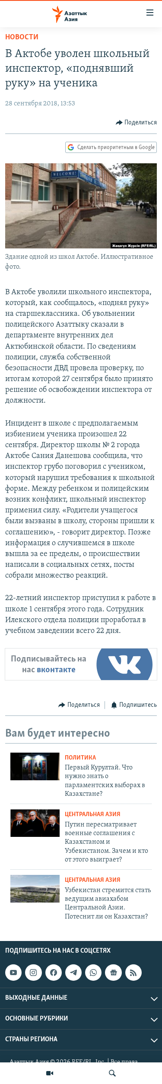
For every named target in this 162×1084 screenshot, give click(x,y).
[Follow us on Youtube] (13, 972)
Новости (21, 37)
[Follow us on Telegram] (73, 972)
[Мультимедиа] (50, 1073)
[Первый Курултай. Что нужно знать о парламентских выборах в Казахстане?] (35, 766)
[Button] (136, 122)
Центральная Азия (93, 814)
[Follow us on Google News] (113, 972)
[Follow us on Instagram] (33, 972)
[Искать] (112, 1073)
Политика (80, 758)
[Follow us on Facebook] (53, 972)
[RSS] (133, 972)
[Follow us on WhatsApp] (93, 972)
